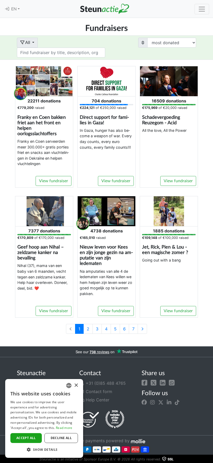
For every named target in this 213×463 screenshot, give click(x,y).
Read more (64, 428)
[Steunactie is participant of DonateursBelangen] (89, 419)
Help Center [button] (96, 399)
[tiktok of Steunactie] (177, 402)
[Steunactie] (104, 9)
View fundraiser (53, 181)
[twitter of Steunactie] (160, 402)
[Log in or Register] (7, 9)
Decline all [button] (61, 438)
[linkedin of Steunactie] (169, 402)
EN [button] (14, 9)
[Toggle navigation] (202, 9)
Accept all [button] (26, 438)
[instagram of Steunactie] (152, 402)
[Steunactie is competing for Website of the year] (114, 419)
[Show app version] (209, 459)
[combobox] (68, 385)
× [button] (76, 385)
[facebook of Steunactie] (144, 402)
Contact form (98, 391)
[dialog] (44, 418)
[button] (144, 382)
